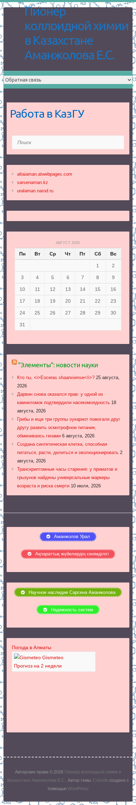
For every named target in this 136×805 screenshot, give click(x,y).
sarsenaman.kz (32, 182)
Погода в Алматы (31, 647)
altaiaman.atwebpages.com (44, 174)
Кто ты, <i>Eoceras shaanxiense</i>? (56, 377)
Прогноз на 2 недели (38, 666)
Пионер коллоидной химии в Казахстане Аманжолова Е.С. (76, 33)
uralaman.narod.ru (35, 190)
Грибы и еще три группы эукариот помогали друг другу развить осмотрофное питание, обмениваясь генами (68, 427)
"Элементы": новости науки (58, 364)
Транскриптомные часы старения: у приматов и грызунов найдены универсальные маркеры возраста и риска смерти (67, 477)
